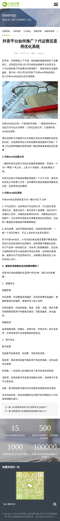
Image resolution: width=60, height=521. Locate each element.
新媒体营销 (49, 31)
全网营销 (21, 20)
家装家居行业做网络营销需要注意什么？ (29, 411)
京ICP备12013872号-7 (45, 517)
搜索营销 (38, 31)
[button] (56, 4)
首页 (13, 20)
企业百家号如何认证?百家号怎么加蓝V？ (29, 407)
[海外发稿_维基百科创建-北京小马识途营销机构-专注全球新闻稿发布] (10, 4)
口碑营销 (17, 31)
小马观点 (27, 31)
